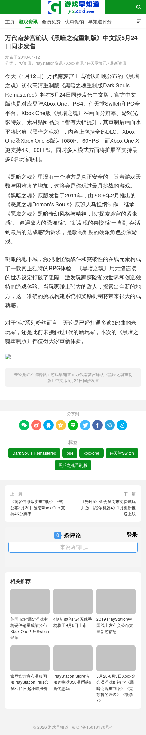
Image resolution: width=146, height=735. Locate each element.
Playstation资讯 (48, 63)
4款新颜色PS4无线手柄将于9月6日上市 (72, 622)
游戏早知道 (73, 7)
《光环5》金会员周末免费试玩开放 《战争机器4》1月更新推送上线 (108, 507)
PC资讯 (24, 63)
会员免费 (51, 21)
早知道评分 (100, 21)
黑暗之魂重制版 (73, 465)
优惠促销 (74, 21)
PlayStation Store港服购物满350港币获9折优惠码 (72, 682)
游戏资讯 (28, 21)
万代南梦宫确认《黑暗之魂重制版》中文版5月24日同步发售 (89, 377)
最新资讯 (118, 63)
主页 (10, 21)
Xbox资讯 (75, 63)
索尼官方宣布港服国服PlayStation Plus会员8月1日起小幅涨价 (29, 682)
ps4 (70, 453)
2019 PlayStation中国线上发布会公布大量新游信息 (114, 625)
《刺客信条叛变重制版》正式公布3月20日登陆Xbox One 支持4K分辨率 (37, 507)
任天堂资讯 (97, 63)
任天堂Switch (122, 453)
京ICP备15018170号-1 (92, 727)
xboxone (91, 453)
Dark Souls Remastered (34, 453)
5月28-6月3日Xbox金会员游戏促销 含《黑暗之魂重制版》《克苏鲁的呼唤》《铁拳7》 (115, 688)
